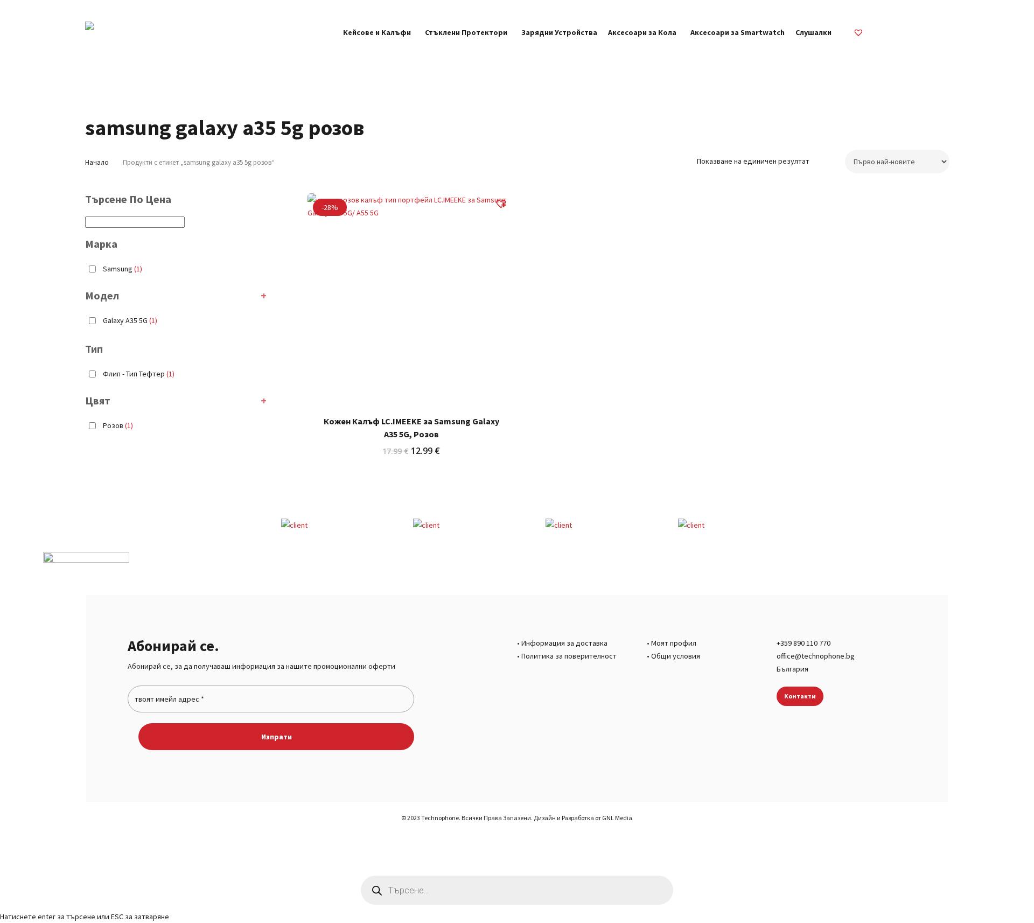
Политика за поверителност (569, 656)
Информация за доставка (564, 643)
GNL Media (617, 818)
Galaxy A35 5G (130, 320)
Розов (118, 425)
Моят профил (673, 643)
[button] (505, 205)
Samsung (122, 269)
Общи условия (675, 656)
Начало (97, 162)
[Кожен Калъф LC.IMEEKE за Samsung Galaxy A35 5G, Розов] (411, 297)
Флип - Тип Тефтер (138, 374)
